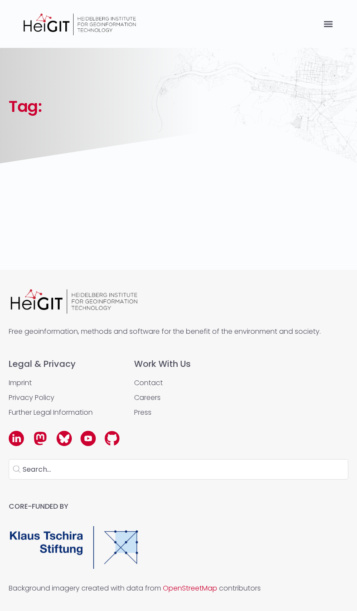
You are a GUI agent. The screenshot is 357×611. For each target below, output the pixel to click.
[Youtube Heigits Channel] (88, 438)
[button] (328, 24)
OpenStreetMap (190, 588)
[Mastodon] (40, 438)
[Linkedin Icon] (16, 438)
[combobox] (178, 469)
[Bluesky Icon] (64, 438)
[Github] (112, 438)
